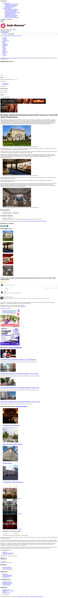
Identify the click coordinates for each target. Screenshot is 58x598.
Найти (2, 21)
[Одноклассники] (2, 226)
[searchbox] (29, 21)
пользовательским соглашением (23, 596)
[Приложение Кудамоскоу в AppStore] (3, 559)
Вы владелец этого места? (5, 308)
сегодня (6, 35)
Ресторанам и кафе (6, 584)
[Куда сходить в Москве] (12, 28)
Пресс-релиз (5, 573)
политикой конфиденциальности (36, 596)
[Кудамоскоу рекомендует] (10, 513)
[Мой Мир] (4, 226)
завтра (9, 35)
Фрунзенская (5, 83)
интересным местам (5, 31)
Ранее (11, 288)
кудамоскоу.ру (3, 562)
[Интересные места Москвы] (10, 498)
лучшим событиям (4, 32)
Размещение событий (7, 581)
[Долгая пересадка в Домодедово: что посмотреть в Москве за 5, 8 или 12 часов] (8, 385)
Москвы (14, 29)
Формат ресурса (6, 577)
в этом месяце (18, 35)
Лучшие (7, 288)
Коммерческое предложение (8, 590)
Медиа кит (5, 591)
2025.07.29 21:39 (9, 291)
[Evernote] (6, 226)
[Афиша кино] (10, 528)
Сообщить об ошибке (7, 567)
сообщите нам (22, 306)
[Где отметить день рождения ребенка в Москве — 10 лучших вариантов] (8, 357)
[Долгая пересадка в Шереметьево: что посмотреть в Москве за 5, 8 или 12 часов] (8, 399)
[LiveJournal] (7, 226)
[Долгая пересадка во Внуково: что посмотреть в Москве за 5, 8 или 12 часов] (8, 371)
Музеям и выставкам (7, 583)
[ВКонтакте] (1, 226)
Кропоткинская (6, 84)
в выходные (13, 35)
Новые (2, 288)
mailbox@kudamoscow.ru (7, 569)
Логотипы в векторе (7, 592)
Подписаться (15, 533)
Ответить (5, 294)
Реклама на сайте (6, 589)
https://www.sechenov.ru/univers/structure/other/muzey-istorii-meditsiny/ (33, 221)
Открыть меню (3, 19)
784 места (19, 498)
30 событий (19, 513)
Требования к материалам (8, 582)
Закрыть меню (9, 19)
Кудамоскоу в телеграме (7, 554)
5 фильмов (19, 528)
